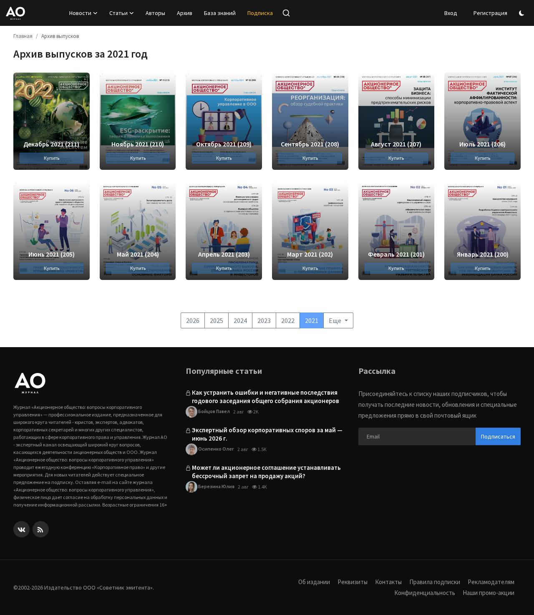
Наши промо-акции (488, 593)
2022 (288, 320)
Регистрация (490, 13)
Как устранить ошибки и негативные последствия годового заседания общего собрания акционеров (265, 396)
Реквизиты (353, 582)
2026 (192, 320)
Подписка (260, 13)
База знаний (220, 13)
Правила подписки (434, 582)
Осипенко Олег (215, 449)
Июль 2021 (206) (482, 144)
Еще (336, 320)
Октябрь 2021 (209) (224, 144)
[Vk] (21, 529)
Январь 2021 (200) (483, 254)
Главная (23, 36)
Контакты (388, 582)
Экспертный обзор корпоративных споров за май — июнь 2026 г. (267, 434)
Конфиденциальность (424, 593)
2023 (264, 320)
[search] (286, 12)
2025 (216, 320)
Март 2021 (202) (310, 254)
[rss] (41, 529)
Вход (450, 13)
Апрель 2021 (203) (224, 254)
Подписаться (498, 436)
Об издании (314, 582)
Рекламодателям (491, 582)
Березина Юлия (215, 486)
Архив (184, 13)
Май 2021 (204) (138, 254)
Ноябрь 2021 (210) (137, 144)
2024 (240, 320)
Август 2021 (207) (396, 144)
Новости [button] (80, 13)
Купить (51, 158)
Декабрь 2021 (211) (51, 144)
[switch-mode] (522, 13)
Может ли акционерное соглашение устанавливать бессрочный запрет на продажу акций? (266, 472)
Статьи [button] (118, 13)
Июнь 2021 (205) (51, 254)
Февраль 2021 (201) (396, 254)
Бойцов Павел (213, 411)
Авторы (155, 13)
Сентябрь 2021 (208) (310, 144)
